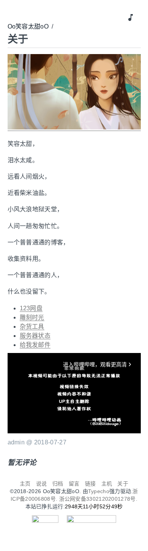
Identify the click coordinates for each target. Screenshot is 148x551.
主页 (25, 484)
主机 (106, 484)
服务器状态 (35, 335)
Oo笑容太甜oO (28, 26)
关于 (122, 484)
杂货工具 (32, 326)
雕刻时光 (32, 317)
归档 (57, 484)
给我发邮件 (35, 345)
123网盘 (31, 308)
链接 (90, 484)
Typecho (98, 491)
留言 (74, 484)
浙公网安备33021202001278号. (98, 499)
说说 (41, 484)
